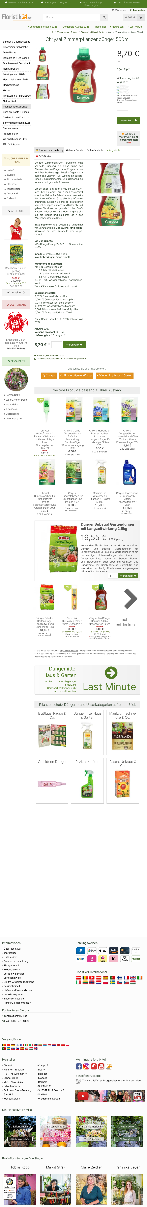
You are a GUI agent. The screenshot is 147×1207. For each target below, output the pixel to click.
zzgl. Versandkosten (69, 650)
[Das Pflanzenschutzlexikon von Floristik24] (91, 1131)
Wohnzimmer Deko (16, 399)
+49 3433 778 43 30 (17, 1021)
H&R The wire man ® (15, 1073)
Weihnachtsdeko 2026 (15, 139)
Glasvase (11, 184)
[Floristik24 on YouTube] (101, 1066)
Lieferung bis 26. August (57, 2)
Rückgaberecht (12, 965)
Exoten (10, 170)
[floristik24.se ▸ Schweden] (113, 982)
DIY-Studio (13, 144)
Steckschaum (10, 128)
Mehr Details (76, 150)
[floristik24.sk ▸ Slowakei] (120, 982)
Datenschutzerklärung (16, 961)
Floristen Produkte (14, 1069)
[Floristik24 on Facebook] (79, 1066)
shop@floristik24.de (16, 1015)
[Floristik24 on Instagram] (86, 1066)
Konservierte (13, 188)
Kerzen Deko (12, 395)
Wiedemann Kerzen (49, 1098)
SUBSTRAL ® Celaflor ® (51, 1090)
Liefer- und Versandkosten (18, 990)
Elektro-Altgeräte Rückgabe (19, 981)
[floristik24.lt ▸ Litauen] (86, 982)
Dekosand (12, 193)
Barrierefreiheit (12, 986)
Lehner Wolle (11, 1077)
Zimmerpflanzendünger (77, 375)
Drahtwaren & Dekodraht (16, 63)
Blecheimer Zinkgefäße (15, 47)
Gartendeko (12, 413)
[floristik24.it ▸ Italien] (79, 982)
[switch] (9, 1196)
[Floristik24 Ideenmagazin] (109, 1066)
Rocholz (42, 1082)
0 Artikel (130, 17)
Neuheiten (117, 26)
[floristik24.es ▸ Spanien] (106, 978)
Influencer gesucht (14, 998)
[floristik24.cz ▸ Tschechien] (127, 982)
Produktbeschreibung (51, 150)
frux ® (41, 1069)
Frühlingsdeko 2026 (14, 74)
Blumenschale (14, 179)
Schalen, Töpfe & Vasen (16, 112)
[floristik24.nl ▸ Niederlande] (99, 982)
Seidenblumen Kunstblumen (17, 117)
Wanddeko (11, 404)
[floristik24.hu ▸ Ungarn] (133, 982)
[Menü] (14, 1178)
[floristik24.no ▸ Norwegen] (92, 982)
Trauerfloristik (10, 133)
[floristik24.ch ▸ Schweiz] (92, 978)
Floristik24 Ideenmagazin (17, 1002)
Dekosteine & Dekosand (16, 57)
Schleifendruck (12, 1086)
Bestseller (100, 26)
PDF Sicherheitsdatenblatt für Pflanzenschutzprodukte (61, 358)
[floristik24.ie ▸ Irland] (140, 978)
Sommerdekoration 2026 (43, 26)
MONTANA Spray (13, 1082)
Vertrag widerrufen (14, 973)
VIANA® (42, 1094)
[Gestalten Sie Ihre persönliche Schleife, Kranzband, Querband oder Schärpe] (20, 1131)
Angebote (114, 150)
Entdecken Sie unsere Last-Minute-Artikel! (16, 344)
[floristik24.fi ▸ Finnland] (120, 978)
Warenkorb (121, 10)
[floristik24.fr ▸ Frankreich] (127, 978)
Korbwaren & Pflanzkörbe (17, 95)
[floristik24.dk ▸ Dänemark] (99, 978)
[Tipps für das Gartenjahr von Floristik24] (56, 1131)
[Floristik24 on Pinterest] (94, 1066)
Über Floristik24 (12, 948)
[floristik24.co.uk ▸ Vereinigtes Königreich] (133, 978)
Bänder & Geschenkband (16, 41)
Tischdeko (11, 409)
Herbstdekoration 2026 (15, 79)
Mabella (42, 1077)
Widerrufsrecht (12, 969)
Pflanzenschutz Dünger (67, 32)
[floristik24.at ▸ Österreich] (79, 978)
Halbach (43, 1073)
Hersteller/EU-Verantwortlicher (50, 355)
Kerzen (6, 90)
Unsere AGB (10, 957)
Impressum (10, 952)
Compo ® (43, 1065)
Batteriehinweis (12, 977)
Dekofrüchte (9, 52)
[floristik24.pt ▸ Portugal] (113, 978)
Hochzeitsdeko (11, 85)
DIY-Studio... (46, 156)
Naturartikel (9, 101)
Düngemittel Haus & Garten (93, 32)
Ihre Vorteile (96, 150)
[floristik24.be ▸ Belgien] (86, 978)
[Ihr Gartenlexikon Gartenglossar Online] (127, 1131)
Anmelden (138, 10)
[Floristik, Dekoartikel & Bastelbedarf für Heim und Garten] (19, 17)
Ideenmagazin (13, 418)
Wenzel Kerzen (12, 1098)
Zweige (10, 174)
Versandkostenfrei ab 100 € (21, 2)
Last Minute (136, 26)
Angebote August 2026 (76, 26)
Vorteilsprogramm (13, 994)
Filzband (11, 198)
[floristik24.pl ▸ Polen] (106, 982)
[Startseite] (53, 32)
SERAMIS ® (44, 1086)
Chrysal (50, 375)
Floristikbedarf (11, 68)
